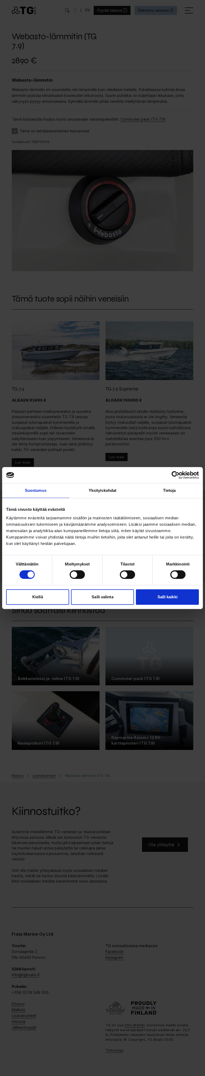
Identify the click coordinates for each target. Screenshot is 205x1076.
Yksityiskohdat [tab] (102, 490)
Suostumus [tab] (35, 490)
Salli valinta (102, 597)
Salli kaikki (167, 597)
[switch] (77, 574)
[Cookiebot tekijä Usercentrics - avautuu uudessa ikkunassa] (175, 475)
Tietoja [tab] (169, 490)
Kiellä (37, 597)
